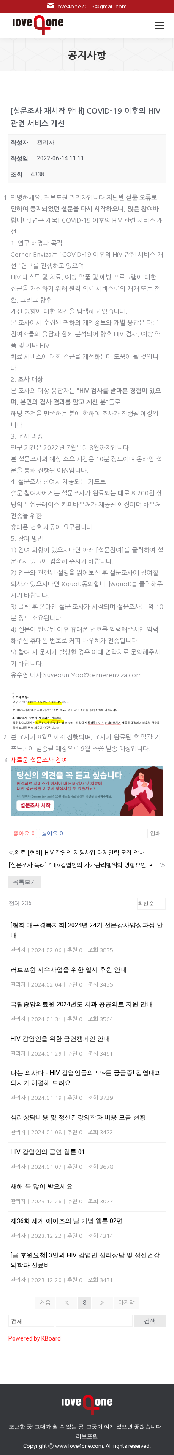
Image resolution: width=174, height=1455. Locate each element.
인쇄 (155, 833)
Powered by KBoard (34, 1338)
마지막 (126, 1303)
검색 (150, 1320)
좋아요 (24, 833)
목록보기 (24, 881)
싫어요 (52, 833)
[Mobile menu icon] (160, 25)
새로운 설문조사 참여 (39, 760)
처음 (45, 1303)
